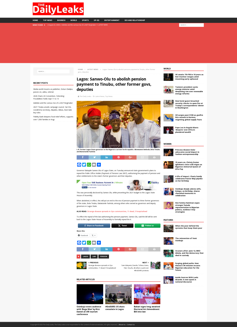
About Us (122, 325)
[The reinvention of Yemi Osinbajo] (168, 241)
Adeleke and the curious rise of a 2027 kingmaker (53, 103)
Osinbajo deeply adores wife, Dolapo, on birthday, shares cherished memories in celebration (188, 192)
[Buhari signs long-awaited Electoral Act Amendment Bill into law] (147, 294)
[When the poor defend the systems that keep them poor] (168, 228)
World (73, 20)
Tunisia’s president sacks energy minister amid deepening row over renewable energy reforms (189, 90)
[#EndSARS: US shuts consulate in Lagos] (118, 294)
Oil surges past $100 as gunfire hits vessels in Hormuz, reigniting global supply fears (189, 117)
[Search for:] (191, 25)
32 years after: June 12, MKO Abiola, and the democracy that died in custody (189, 253)
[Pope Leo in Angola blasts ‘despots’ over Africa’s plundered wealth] (168, 130)
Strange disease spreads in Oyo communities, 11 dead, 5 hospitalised (117, 211)
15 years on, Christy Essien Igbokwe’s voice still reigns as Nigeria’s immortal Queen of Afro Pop (188, 165)
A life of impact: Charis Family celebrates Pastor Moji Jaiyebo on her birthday (189, 178)
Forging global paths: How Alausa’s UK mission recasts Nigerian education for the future (187, 266)
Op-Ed (96, 20)
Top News (47, 20)
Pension (103, 256)
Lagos (85, 256)
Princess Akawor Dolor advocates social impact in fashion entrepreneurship (187, 152)
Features (168, 220)
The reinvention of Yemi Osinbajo (186, 239)
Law (94, 256)
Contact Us (131, 325)
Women (167, 144)
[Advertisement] (118, 45)
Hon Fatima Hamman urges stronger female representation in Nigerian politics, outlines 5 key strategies (187, 207)
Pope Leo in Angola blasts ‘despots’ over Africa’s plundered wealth (186, 129)
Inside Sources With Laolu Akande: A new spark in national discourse (186, 279)
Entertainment (111, 20)
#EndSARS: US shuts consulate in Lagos (115, 308)
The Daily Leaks (85, 96)
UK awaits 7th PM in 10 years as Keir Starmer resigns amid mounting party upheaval (189, 76)
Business (61, 20)
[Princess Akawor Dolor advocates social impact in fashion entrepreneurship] (168, 152)
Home (35, 20)
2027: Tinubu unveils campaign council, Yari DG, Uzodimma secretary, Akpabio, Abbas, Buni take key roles (52, 110)
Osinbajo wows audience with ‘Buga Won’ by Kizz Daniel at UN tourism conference (89, 310)
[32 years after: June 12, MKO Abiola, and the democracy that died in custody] (168, 253)
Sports (85, 20)
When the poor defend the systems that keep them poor (188, 227)
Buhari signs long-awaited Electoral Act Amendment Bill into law (147, 309)
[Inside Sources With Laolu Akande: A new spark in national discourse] (168, 280)
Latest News (99, 96)
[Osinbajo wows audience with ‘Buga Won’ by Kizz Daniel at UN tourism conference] (90, 294)
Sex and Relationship (135, 20)
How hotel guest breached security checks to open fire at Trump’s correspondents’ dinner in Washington (189, 104)
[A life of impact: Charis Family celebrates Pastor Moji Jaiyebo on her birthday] (168, 179)
